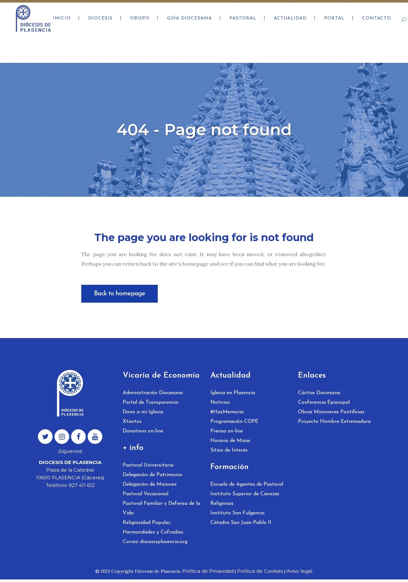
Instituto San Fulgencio (237, 513)
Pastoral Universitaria (148, 465)
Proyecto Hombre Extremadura (334, 421)
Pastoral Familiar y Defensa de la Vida (161, 508)
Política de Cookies (260, 571)
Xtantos (132, 421)
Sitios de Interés (229, 450)
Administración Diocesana (153, 392)
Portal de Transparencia (150, 402)
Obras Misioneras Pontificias (331, 412)
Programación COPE (234, 421)
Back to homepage (119, 294)
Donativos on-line (143, 431)
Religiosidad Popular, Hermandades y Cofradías (153, 527)
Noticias (220, 402)
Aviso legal (299, 571)
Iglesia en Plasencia (232, 392)
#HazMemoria (227, 412)
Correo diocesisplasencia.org (155, 541)
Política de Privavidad (208, 571)
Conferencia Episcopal (324, 402)
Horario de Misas (230, 440)
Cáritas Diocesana (319, 392)
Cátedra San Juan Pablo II (240, 522)
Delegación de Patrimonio (152, 474)
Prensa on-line (226, 431)
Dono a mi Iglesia (143, 412)
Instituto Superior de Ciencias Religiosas (244, 498)
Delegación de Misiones (150, 484)
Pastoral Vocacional (145, 494)
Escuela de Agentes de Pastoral (246, 484)
